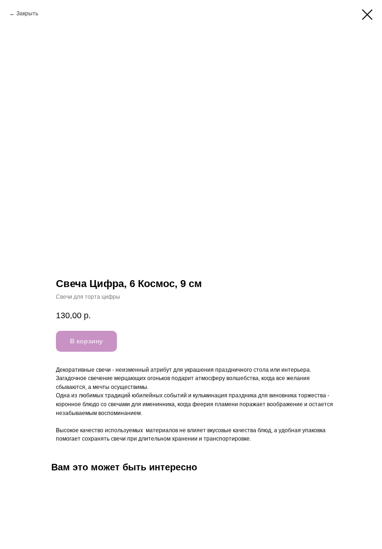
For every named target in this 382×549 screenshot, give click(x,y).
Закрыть (27, 13)
